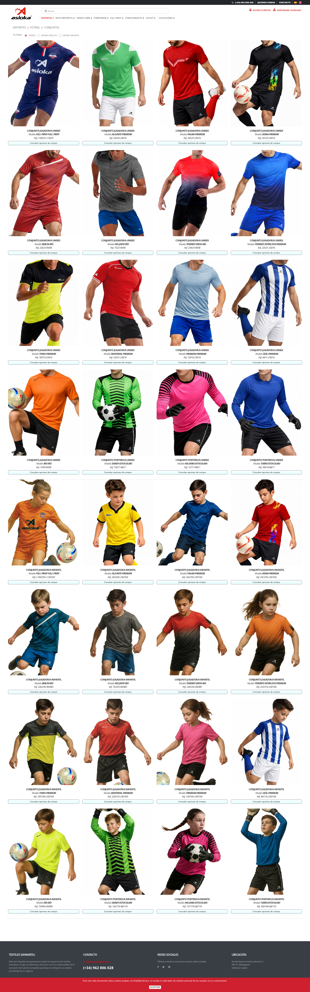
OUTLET (149, 18)
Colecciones (166, 18)
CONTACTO (284, 2)
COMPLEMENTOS (133, 18)
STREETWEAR (100, 18)
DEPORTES (46, 18)
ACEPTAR (155, 987)
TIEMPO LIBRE (83, 18)
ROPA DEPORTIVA (64, 18)
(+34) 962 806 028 (244, 2)
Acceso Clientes (262, 10)
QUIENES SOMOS (266, 2)
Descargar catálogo (289, 10)
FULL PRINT (115, 18)
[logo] (21, 13)
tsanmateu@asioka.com (96, 961)
